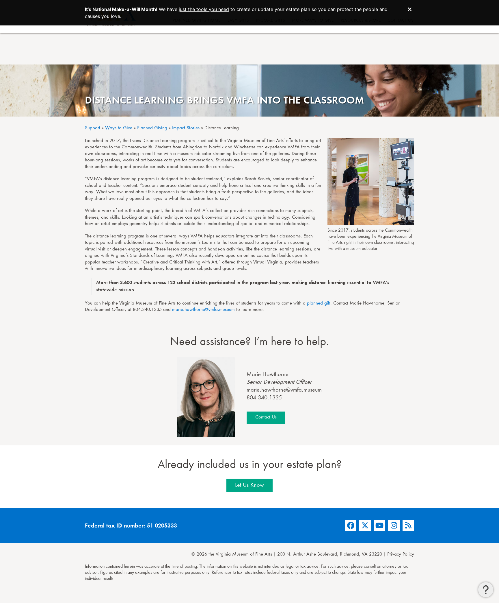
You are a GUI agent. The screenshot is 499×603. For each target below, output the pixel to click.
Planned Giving (152, 128)
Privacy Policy (400, 554)
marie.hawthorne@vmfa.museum (203, 310)
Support (92, 128)
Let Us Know (249, 485)
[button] (485, 589)
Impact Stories (186, 128)
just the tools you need (204, 9)
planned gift (318, 303)
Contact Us (266, 417)
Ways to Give (118, 128)
